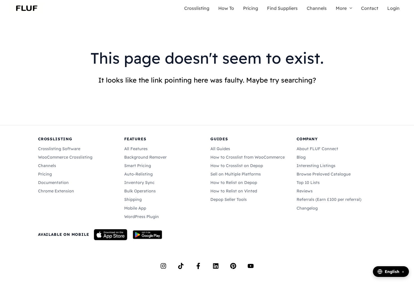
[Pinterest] (233, 266)
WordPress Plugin (141, 216)
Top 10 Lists (308, 182)
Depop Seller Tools (228, 199)
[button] (349, 8)
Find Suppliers (282, 8)
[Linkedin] (216, 266)
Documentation (53, 182)
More (341, 8)
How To (226, 8)
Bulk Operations (140, 191)
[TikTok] (181, 266)
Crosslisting (196, 8)
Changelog (307, 208)
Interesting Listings (316, 165)
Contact (369, 8)
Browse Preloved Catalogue (324, 174)
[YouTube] (251, 266)
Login (393, 8)
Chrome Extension (56, 191)
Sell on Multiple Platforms (235, 174)
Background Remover (145, 157)
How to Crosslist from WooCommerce (247, 157)
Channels (317, 8)
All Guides (220, 148)
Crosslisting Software (59, 148)
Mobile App (135, 208)
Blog (301, 157)
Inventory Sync (139, 182)
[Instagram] (163, 266)
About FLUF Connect (317, 148)
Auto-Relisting (138, 174)
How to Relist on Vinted (233, 191)
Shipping (133, 199)
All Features (136, 148)
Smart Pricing (137, 165)
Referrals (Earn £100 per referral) (329, 199)
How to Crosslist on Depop (236, 165)
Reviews (305, 191)
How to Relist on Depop (233, 182)
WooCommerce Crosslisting (65, 157)
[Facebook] (198, 266)
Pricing (250, 8)
